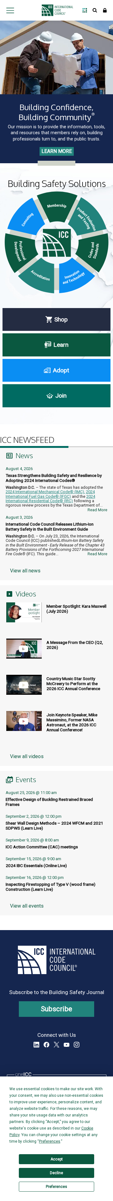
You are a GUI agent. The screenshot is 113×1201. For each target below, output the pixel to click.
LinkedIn (36, 1044)
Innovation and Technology (76, 275)
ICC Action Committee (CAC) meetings (42, 846)
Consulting (26, 217)
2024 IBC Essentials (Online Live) (36, 865)
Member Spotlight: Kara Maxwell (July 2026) (76, 609)
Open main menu (10, 10)
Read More (97, 510)
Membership (57, 207)
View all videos (27, 756)
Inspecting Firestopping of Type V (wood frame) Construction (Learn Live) (50, 887)
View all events (27, 906)
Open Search (95, 10)
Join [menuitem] (61, 395)
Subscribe (57, 1009)
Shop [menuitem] (61, 319)
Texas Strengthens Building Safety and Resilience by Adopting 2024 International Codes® (54, 478)
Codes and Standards (92, 253)
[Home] (55, 10)
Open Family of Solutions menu (85, 10)
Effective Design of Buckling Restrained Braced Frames (49, 802)
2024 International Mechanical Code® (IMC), (45, 491)
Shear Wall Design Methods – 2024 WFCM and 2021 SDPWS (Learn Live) (54, 826)
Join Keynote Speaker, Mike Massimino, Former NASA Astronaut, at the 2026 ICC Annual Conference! (71, 722)
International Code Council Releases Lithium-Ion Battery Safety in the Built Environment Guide (50, 527)
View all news (25, 571)
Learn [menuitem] (60, 344)
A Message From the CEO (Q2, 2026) (74, 645)
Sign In (105, 10)
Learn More (56, 151)
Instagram (76, 1044)
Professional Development (21, 253)
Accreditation (36, 275)
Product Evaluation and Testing (87, 216)
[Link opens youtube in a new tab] (23, 618)
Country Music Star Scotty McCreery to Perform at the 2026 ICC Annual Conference (73, 683)
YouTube (66, 1044)
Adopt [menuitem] (61, 370)
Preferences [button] (49, 1141)
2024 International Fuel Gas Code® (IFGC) (50, 493)
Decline (56, 1173)
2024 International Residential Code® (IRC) (50, 498)
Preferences (56, 1186)
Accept (57, 1159)
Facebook (46, 1044)
